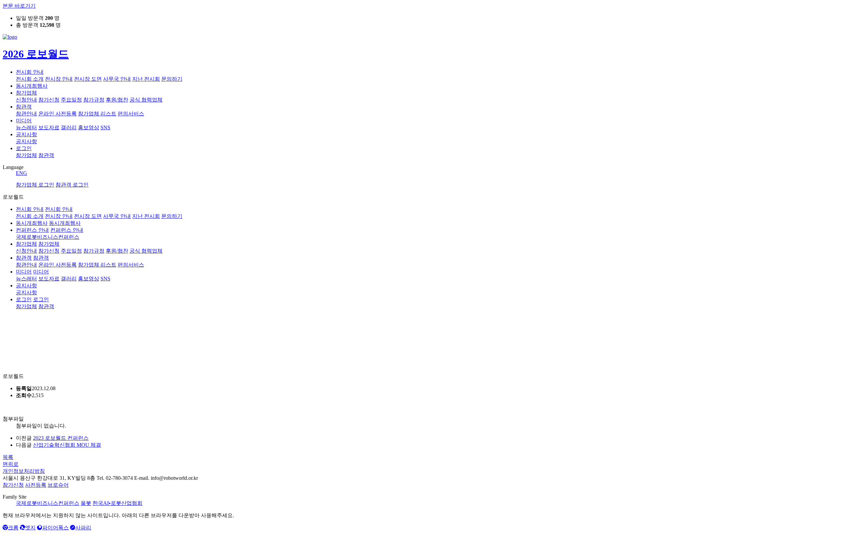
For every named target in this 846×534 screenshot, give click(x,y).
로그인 (24, 148)
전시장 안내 (59, 79)
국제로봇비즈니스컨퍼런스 (47, 503)
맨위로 (11, 464)
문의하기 (171, 79)
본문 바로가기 (19, 6)
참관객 (24, 106)
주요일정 (71, 100)
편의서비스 (131, 113)
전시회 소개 (30, 79)
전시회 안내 (30, 72)
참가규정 (93, 100)
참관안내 (26, 113)
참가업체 (26, 93)
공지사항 (26, 134)
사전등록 (35, 485)
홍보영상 (88, 127)
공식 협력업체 (146, 100)
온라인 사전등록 (57, 113)
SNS (105, 127)
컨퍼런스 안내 (32, 230)
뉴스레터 (26, 127)
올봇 (86, 503)
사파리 (83, 527)
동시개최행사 (32, 86)
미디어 (24, 120)
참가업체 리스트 (97, 113)
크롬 (13, 527)
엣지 (30, 527)
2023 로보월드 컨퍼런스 (61, 438)
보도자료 (48, 127)
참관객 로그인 (72, 184)
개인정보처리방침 (24, 471)
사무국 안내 (117, 79)
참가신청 (48, 100)
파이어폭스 (55, 527)
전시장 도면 (88, 79)
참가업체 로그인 (35, 184)
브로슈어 (58, 485)
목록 (8, 457)
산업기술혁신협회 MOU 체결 (67, 445)
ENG (21, 173)
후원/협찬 (117, 100)
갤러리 (69, 127)
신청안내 (26, 100)
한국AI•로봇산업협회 (117, 503)
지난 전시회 (146, 79)
